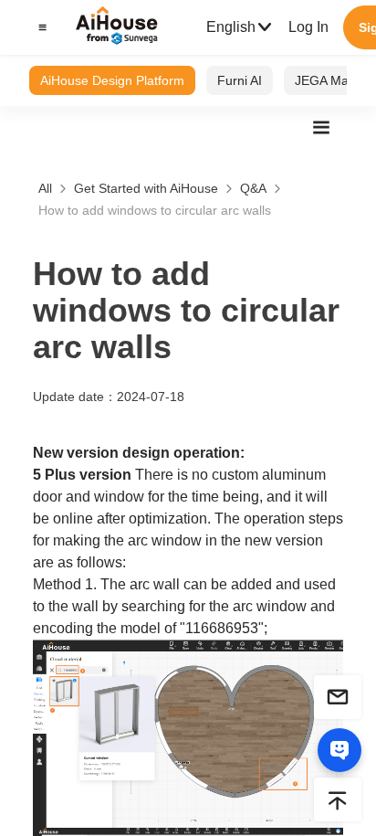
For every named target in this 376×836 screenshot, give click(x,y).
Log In (308, 27)
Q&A (253, 188)
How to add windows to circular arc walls (154, 210)
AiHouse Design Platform (112, 80)
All (45, 188)
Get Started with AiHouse (146, 188)
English (231, 27)
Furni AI (239, 80)
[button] (40, 27)
